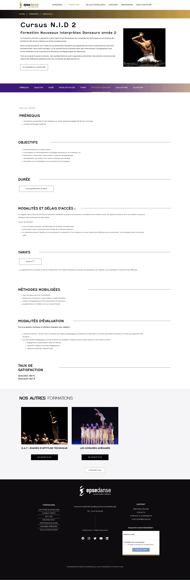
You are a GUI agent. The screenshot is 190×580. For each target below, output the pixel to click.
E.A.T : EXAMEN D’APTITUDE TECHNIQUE (44, 448)
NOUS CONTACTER (144, 5)
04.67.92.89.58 (97, 511)
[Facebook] (83, 538)
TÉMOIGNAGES (127, 5)
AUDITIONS (113, 5)
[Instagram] (89, 538)
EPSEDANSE (57, 5)
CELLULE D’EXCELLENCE (95, 5)
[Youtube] (101, 538)
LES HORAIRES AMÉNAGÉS (95, 448)
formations (33, 14)
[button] (36, 189)
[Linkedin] (107, 538)
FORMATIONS (74, 5)
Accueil (22, 14)
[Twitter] (95, 538)
